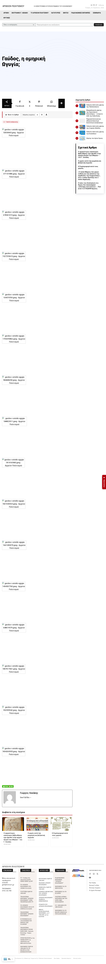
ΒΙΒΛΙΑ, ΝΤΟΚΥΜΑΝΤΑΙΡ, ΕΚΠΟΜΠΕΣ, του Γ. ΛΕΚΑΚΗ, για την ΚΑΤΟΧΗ (44, 913)
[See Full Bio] (30, 797)
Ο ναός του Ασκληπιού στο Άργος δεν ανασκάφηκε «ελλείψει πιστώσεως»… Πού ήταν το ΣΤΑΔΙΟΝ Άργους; (89, 186)
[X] (97, 874)
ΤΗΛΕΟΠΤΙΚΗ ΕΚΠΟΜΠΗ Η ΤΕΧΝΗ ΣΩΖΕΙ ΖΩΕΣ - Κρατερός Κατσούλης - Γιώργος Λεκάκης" (26, 931)
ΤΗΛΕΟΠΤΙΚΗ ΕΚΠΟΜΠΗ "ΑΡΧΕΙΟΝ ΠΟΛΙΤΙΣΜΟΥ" (26, 913)
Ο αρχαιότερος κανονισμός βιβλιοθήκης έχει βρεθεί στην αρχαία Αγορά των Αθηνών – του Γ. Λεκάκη (89, 154)
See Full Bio (24, 797)
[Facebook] (90, 874)
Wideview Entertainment (45, 958)
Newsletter (104, 482)
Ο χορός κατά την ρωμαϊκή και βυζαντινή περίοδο (89, 162)
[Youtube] (90, 878)
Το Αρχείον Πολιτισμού (95, 890)
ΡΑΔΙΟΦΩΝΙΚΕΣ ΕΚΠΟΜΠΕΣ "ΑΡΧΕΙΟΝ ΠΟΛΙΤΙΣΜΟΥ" (59, 880)
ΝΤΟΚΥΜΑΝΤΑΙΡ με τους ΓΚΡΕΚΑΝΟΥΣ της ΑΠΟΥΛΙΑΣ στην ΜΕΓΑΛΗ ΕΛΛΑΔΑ (27, 940)
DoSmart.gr (27, 958)
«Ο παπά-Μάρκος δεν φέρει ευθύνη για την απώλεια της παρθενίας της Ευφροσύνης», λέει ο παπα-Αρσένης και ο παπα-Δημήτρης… (89, 175)
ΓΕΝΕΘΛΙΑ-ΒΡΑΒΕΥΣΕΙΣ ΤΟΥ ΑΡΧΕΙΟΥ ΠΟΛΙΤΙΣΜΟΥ (46, 893)
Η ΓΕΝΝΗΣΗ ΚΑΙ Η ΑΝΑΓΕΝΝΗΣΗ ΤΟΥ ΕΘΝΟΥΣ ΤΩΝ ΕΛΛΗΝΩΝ (26, 921)
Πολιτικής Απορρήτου (94, 888)
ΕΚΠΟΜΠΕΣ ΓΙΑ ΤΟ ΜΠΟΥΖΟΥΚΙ (60, 887)
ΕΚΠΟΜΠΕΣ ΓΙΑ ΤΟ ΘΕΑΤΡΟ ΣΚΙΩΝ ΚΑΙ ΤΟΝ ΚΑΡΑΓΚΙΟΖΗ (61, 912)
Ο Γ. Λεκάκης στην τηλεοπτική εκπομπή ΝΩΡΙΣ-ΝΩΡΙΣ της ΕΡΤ (26, 879)
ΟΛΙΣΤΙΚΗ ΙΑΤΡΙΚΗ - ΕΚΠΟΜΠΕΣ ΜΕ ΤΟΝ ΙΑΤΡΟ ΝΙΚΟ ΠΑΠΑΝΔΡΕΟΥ (61, 899)
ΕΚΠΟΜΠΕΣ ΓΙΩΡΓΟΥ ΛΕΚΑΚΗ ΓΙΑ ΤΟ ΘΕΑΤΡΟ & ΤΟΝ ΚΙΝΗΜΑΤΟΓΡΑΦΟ (26, 949)
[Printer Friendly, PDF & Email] (8, 787)
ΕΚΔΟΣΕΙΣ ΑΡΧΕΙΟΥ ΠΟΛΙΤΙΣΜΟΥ (45, 883)
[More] (61, 103)
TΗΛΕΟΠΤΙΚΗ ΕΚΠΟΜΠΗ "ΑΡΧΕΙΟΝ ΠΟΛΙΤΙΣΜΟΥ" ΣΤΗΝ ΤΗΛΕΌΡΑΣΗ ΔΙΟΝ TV (26, 899)
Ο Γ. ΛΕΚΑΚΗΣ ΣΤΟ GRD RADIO (60, 906)
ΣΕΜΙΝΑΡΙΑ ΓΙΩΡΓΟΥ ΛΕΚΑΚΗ (45, 888)
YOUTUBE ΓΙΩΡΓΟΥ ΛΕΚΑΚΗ (26, 892)
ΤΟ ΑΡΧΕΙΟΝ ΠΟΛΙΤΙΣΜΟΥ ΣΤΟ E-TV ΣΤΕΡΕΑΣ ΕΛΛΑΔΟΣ (27, 907)
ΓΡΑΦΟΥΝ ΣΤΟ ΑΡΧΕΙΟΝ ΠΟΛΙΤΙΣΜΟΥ (46, 905)
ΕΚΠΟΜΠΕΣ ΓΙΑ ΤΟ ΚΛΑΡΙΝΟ (60, 892)
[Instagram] (94, 874)
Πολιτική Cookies (94, 885)
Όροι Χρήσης (92, 882)
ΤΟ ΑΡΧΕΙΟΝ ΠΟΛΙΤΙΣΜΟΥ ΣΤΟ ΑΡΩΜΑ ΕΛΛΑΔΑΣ (25, 886)
